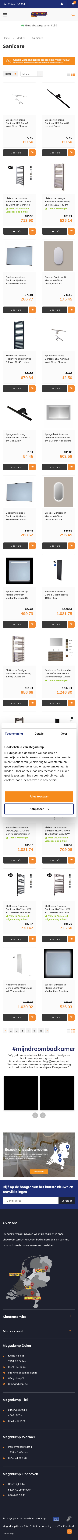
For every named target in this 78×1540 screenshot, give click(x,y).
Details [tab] (39, 733)
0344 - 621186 (17, 1421)
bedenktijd (41, 25)
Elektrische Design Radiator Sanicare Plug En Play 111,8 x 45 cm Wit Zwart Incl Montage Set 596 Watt (58, 201)
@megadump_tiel (18, 1383)
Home (6, 37)
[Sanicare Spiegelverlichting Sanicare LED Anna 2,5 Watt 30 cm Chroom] (58, 334)
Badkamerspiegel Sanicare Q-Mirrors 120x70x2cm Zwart (16, 280)
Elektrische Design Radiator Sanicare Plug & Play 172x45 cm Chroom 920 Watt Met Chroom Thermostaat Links (18, 673)
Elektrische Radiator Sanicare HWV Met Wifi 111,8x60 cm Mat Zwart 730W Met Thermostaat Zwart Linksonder (19, 909)
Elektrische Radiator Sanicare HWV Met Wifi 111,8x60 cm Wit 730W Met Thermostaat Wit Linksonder (57, 830)
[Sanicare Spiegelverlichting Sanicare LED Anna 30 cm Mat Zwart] (19, 413)
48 (40, 1030)
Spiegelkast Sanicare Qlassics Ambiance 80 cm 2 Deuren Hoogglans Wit (58, 437)
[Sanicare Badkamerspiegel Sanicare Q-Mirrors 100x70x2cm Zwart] (19, 492)
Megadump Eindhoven (20, 1474)
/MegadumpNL (16, 1378)
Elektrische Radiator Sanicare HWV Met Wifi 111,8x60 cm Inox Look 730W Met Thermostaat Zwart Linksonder (58, 909)
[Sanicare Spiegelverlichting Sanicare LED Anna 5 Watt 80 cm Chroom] (19, 98)
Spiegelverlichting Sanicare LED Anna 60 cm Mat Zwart (57, 123)
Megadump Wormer (19, 1437)
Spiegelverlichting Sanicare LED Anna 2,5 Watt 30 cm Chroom (57, 358)
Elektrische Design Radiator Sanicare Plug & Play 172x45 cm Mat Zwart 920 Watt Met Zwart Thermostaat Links (18, 358)
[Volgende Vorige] (47, 1030)
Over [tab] (64, 733)
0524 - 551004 (16, 4)
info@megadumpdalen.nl (22, 1372)
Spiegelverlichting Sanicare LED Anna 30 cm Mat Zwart (18, 437)
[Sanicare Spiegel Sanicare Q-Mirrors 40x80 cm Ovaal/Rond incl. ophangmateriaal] (58, 256)
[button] (21, 1093)
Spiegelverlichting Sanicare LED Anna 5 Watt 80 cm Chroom (17, 123)
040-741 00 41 (17, 1495)
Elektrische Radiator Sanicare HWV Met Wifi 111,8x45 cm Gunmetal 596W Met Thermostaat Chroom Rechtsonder (19, 201)
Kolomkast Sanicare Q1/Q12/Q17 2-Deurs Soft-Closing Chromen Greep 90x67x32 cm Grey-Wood (18, 830)
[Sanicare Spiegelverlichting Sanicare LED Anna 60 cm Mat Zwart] (58, 98)
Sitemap (41, 1518)
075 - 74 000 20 (17, 1458)
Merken (21, 37)
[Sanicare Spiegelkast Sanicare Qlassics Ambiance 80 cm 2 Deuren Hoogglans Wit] (58, 413)
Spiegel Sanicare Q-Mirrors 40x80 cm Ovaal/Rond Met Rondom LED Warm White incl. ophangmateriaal (56, 516)
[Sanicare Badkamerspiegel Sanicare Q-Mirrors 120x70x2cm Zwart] (19, 256)
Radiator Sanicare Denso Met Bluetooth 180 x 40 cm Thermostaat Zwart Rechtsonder (56, 594)
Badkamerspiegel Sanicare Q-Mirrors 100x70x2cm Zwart (16, 516)
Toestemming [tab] (14, 733)
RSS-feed (29, 1518)
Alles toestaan (39, 796)
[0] (72, 4)
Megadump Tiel (15, 1399)
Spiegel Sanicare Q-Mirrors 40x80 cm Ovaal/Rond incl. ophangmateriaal (56, 280)
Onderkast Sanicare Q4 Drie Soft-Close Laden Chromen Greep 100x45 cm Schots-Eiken (57, 673)
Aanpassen (37, 808)
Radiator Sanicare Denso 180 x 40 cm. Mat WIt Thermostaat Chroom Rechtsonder (19, 987)
